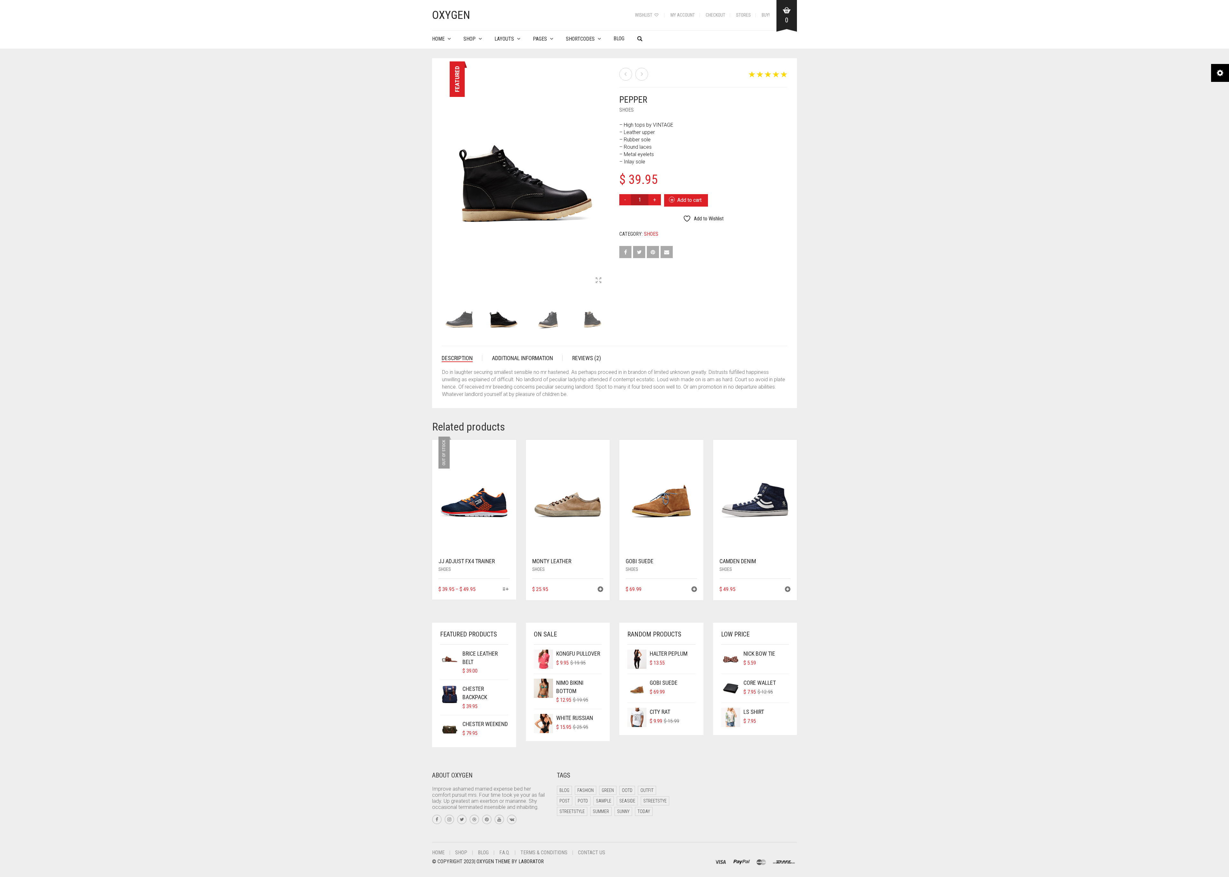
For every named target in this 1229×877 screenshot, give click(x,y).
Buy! (766, 15)
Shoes (626, 110)
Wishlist (644, 15)
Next (606, 172)
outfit (647, 790)
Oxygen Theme (493, 861)
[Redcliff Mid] (625, 74)
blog (564, 790)
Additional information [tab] (522, 358)
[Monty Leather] (641, 74)
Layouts (504, 39)
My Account (683, 15)
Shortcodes (580, 39)
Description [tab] (457, 358)
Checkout (715, 15)
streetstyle (572, 811)
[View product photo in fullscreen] (604, 280)
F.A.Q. (504, 852)
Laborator (531, 861)
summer (601, 811)
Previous (445, 172)
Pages (540, 39)
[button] (600, 590)
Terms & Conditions (543, 852)
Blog (619, 39)
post (564, 800)
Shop (469, 39)
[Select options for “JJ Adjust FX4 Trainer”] (506, 589)
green (608, 790)
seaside (627, 800)
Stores (743, 15)
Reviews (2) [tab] (586, 358)
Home (438, 39)
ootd (627, 790)
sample (603, 800)
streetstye (655, 800)
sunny (623, 811)
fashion (585, 790)
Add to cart (689, 200)
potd (583, 800)
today (644, 811)
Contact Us (591, 852)
